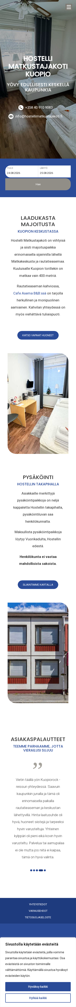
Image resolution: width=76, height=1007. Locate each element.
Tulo (10, 168)
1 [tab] (31, 870)
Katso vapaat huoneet (38, 335)
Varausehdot (38, 910)
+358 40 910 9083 (39, 107)
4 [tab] (41, 870)
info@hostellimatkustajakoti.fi (38, 116)
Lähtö (44, 168)
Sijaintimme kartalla (38, 584)
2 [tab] (34, 870)
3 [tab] (37, 870)
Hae (38, 184)
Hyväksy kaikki (38, 986)
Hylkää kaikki (38, 998)
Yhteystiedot (38, 904)
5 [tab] (45, 870)
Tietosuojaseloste (38, 917)
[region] (38, 972)
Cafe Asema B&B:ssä (29, 293)
